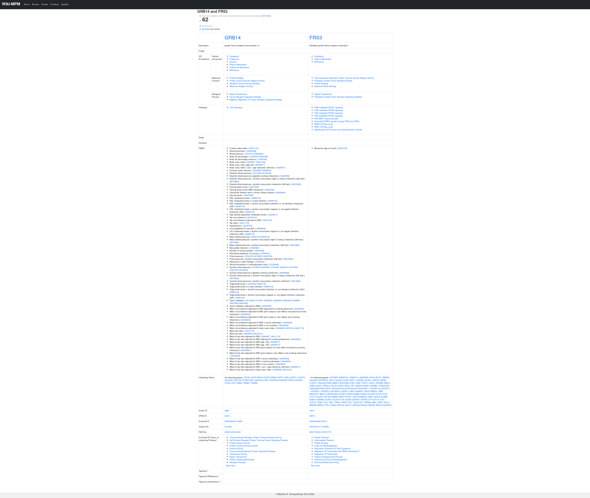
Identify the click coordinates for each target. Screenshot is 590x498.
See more (230, 465)
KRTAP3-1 (316, 391)
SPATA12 (356, 399)
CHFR (253, 377)
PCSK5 (363, 394)
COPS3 (375, 380)
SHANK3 (320, 399)
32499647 (296, 300)
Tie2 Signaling (236, 107)
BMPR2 (385, 377)
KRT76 (357, 388)
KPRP (322, 388)
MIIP (381, 391)
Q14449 (228, 426)
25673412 (252, 217)
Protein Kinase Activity (240, 442)
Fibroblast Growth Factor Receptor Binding (333, 80)
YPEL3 (327, 405)
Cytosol (233, 61)
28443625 (299, 308)
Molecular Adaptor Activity (241, 86)
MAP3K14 (259, 380)
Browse (35, 4)
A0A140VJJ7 (315, 426)
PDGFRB (282, 380)
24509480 (286, 300)
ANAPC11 (354, 377)
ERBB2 (273, 377)
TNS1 (331, 402)
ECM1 (352, 382)
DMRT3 (335, 382)
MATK (367, 391)
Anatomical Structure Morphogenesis (330, 459)
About (27, 4)
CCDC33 (338, 380)
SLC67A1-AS (338, 399)
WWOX (320, 405)
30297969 (234, 303)
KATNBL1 (374, 385)
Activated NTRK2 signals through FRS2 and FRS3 (336, 121)
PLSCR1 (319, 396)
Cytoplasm (234, 56)
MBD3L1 (374, 391)
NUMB (357, 394)
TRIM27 (246, 382)
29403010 (264, 236)
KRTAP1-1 (365, 388)
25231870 (342, 148)
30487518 (247, 225)
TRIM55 (254, 382)
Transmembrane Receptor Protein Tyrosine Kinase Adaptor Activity (344, 77)
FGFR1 (280, 377)
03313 (227, 415)
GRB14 (233, 37)
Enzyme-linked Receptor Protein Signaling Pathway (252, 451)
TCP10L (313, 402)
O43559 (325, 426)
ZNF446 (363, 405)
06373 (312, 415)
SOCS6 (348, 399)
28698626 (260, 228)
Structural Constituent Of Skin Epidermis (332, 448)
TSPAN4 (367, 402)
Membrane (234, 70)
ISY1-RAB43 (356, 385)
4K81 (238, 432)
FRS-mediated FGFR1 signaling (328, 107)
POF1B (326, 396)
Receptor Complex (238, 462)
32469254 (266, 170)
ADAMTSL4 (344, 377)
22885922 (268, 300)
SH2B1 (312, 399)
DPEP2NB (344, 382)
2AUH (233, 432)
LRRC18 (352, 391)
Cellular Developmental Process (328, 456)
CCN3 (345, 380)
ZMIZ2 (334, 405)
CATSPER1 (323, 380)
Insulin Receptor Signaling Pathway (245, 96)
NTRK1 (343, 394)
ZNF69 (379, 405)
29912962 (234, 181)
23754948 (273, 264)
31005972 (264, 253)
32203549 (251, 283)
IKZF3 (341, 385)
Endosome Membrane (239, 67)
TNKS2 (239, 382)
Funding (55, 4)
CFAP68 (359, 380)
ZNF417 (348, 405)
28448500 (245, 314)
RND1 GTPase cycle (323, 126)
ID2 (332, 385)
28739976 (266, 173)
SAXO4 (377, 396)
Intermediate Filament (324, 440)
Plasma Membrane (238, 64)
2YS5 (323, 432)
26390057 (266, 267)
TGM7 (320, 402)
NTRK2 (350, 394)
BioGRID (206, 29)
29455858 (284, 175)
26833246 (263, 156)
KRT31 (328, 388)
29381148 (260, 162)
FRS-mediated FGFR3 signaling (328, 112)
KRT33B (336, 388)
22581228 (269, 189)
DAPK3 (260, 377)
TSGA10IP (358, 402)
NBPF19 (323, 394)
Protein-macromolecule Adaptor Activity (247, 80)
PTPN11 (348, 396)
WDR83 (312, 405)
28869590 (277, 300)
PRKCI (341, 396)
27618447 (275, 267)
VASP (380, 402)
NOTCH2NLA (333, 394)
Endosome (234, 59)
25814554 (266, 15)
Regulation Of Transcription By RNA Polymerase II (336, 451)
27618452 (257, 173)
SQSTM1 (299, 380)
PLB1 (385, 394)
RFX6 (355, 396)
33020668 (257, 170)
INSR (246, 380)
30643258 (251, 150)
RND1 (370, 396)
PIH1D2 (378, 394)
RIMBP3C (362, 396)
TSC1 (349, 402)
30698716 (255, 197)
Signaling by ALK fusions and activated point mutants (338, 129)
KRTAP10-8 (375, 388)
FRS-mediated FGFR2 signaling (328, 110)
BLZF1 (379, 377)
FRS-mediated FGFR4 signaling (328, 115)
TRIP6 (344, 402)
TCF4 (382, 399)
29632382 (243, 303)
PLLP (311, 396)
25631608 (254, 186)
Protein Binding (236, 77)
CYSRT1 (313, 382)
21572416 (249, 153)
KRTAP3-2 (325, 391)
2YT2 (329, 432)
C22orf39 (313, 380)
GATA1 (372, 382)
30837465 (248, 195)
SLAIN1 (328, 399)
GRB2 (312, 385)
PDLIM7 (371, 394)
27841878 (249, 256)
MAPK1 (360, 391)
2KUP (312, 432)
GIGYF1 (293, 377)
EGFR (266, 377)
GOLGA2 (229, 380)
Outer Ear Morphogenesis (325, 445)
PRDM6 (333, 396)
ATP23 (372, 377)
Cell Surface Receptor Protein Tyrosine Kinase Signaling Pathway (259, 440)
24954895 (258, 153)
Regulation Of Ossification (326, 453)
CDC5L (247, 377)
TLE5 (325, 402)
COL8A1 (368, 380)
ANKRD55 (364, 377)
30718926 (250, 300)
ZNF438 (356, 405)
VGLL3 (386, 402)
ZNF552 (371, 405)
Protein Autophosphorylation (242, 459)
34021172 (253, 148)
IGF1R (241, 380)
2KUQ (318, 432)
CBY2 (331, 380)
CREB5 (383, 380)
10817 (312, 410)
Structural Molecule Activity (326, 462)
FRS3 (315, 37)
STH (370, 399)
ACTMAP (334, 377)
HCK (235, 380)
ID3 (336, 385)
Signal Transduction (238, 94)
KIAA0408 (314, 388)
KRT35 (350, 388)
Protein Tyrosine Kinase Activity (244, 445)
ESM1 (358, 382)
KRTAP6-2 (335, 391)
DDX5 (328, 382)
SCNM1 (384, 396)
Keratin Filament (321, 437)
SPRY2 (364, 399)
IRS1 (252, 380)
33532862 (254, 247)
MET (267, 380)
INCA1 (347, 385)
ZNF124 (340, 405)
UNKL (374, 402)
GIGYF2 (301, 377)
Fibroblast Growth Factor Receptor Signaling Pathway (338, 96)
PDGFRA (273, 380)
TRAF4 (337, 402)
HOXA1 (318, 385)
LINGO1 (344, 391)
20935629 (248, 333)
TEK (233, 382)
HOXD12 (326, 385)
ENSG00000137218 (318, 421)
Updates (65, 4)
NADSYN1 (314, 394)
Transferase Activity (238, 453)
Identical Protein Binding (325, 86)
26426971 (251, 162)
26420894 (280, 192)
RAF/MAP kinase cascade (326, 118)
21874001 (259, 300)
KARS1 (366, 385)
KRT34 (343, 388)
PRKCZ (290, 380)
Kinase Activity (236, 448)
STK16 (376, 399)
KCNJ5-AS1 (384, 385)
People (44, 4)
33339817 (272, 214)
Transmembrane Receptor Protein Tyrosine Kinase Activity (256, 437)
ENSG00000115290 (233, 421)
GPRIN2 (379, 382)
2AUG (227, 432)
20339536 (259, 261)
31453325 (253, 156)
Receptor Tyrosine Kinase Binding (245, 83)
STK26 (228, 382)
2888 (227, 410)
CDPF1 (352, 380)
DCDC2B (322, 382)
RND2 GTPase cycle (323, 124)
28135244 (243, 269)
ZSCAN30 (386, 405)
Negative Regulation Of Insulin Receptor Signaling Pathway (256, 99)
